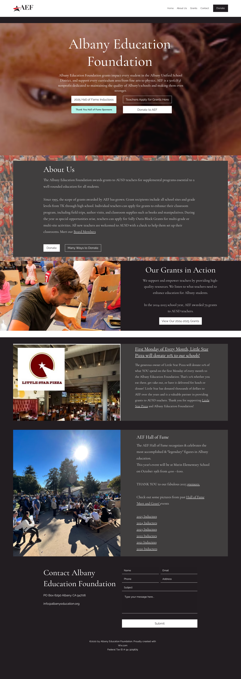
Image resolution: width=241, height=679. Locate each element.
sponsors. (193, 484)
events (164, 503)
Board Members (85, 232)
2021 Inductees (147, 542)
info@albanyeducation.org (61, 603)
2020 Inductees (147, 549)
